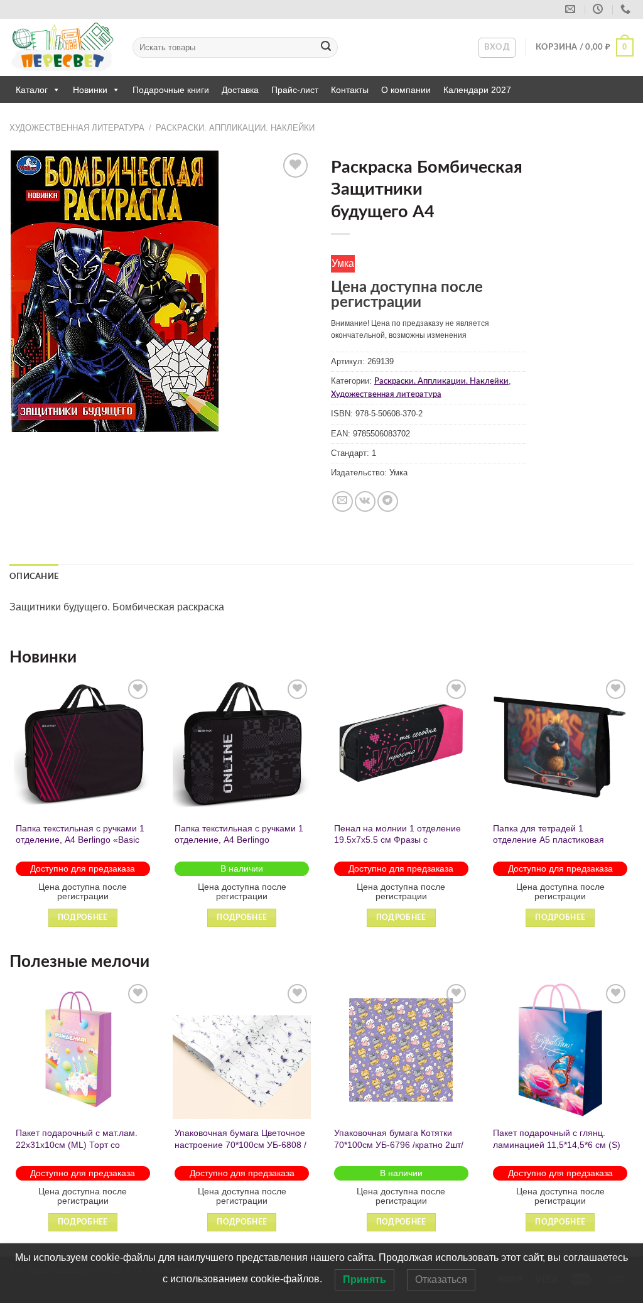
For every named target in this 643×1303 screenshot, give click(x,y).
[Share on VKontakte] (365, 501)
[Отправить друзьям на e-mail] (342, 501)
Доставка (240, 90)
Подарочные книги (170, 90)
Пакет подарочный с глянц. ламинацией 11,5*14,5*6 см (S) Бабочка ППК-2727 (556, 1144)
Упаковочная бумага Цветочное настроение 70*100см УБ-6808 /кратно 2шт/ (240, 1144)
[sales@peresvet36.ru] (571, 9)
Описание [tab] (33, 576)
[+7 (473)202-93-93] (627, 9)
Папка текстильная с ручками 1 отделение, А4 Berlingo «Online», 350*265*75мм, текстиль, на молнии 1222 (239, 845)
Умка (343, 263)
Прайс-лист (294, 90)
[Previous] (10, 813)
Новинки (90, 90)
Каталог (32, 90)
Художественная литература (76, 127)
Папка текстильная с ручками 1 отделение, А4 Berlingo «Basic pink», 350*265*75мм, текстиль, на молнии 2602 (80, 845)
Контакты (350, 90)
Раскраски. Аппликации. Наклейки (235, 127)
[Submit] (326, 47)
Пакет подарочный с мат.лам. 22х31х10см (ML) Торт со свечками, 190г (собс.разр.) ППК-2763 (77, 1150)
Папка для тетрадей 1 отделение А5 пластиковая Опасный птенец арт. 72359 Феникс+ (550, 845)
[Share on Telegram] (387, 501)
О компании (406, 90)
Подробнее (83, 917)
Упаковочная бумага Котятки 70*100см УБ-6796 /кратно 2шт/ (398, 1139)
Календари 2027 (477, 90)
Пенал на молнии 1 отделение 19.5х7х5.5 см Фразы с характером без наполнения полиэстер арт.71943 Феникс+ (397, 845)
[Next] (633, 813)
